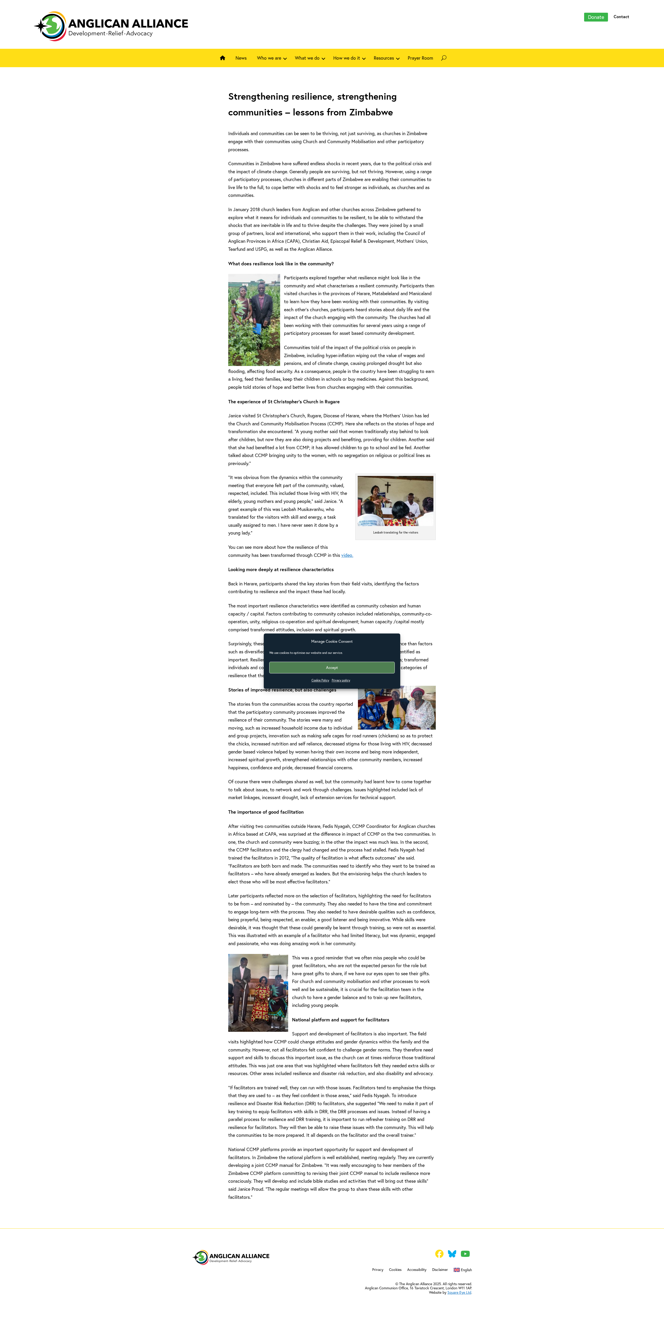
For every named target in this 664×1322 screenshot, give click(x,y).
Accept (332, 667)
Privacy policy (341, 680)
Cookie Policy (320, 680)
